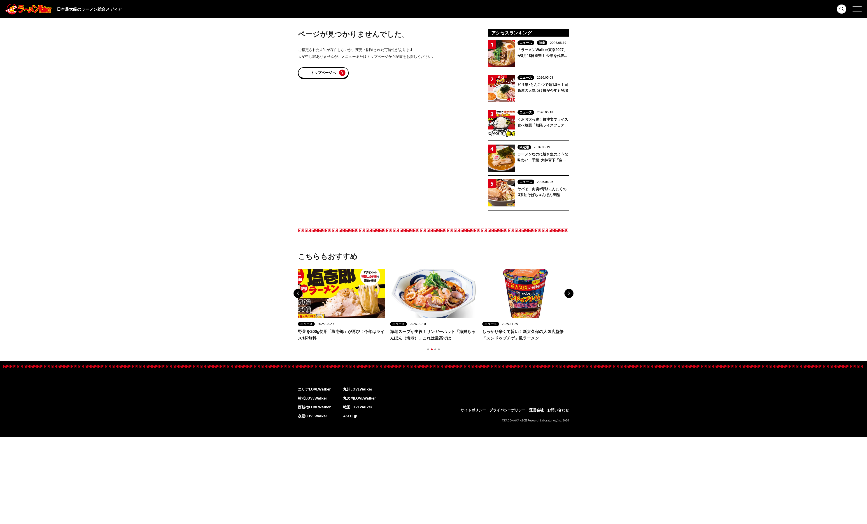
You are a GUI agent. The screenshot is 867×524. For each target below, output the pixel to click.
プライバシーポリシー (507, 409)
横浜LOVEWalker (312, 398)
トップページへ (323, 72)
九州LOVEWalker (357, 389)
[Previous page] (298, 293)
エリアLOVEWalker (314, 389)
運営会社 (536, 409)
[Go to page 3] (435, 349)
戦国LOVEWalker (357, 407)
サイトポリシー (473, 409)
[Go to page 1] (428, 349)
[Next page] (568, 293)
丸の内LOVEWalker (359, 398)
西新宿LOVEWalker (314, 407)
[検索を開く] (841, 9)
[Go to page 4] (439, 349)
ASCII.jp (350, 416)
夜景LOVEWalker (312, 416)
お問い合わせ (558, 409)
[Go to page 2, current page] (432, 349)
